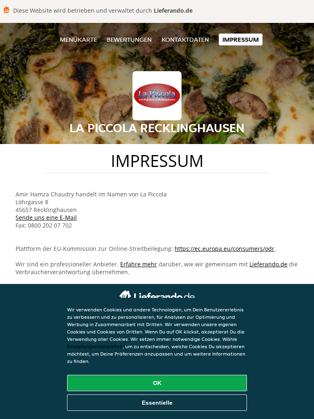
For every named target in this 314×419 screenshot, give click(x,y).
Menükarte (78, 39)
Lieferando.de (268, 264)
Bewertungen (129, 39)
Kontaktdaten (185, 39)
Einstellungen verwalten (95, 346)
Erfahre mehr (138, 264)
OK (157, 383)
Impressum (240, 39)
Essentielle (157, 402)
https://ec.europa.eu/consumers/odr (224, 248)
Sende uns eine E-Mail (46, 217)
